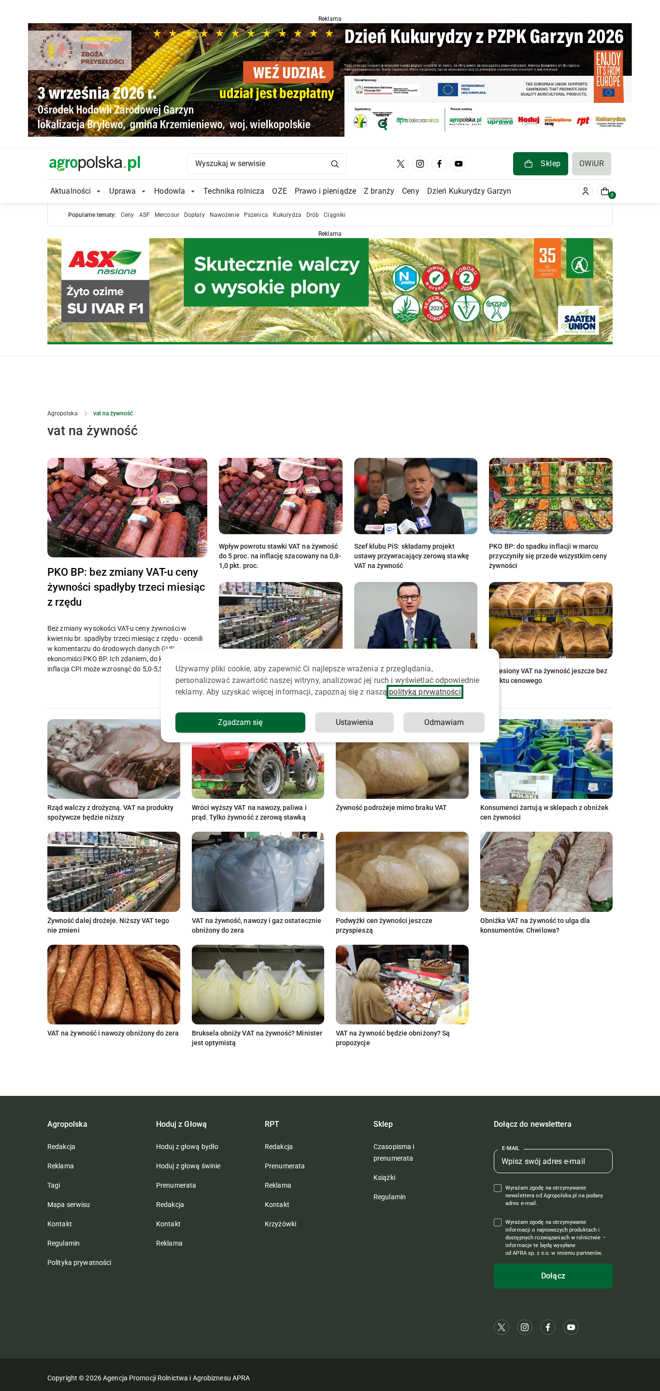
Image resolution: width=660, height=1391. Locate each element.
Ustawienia (354, 722)
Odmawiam (444, 722)
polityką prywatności (424, 691)
